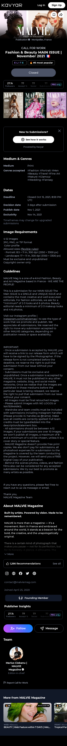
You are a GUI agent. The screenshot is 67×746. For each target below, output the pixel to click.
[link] (33, 32)
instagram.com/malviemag (20, 318)
